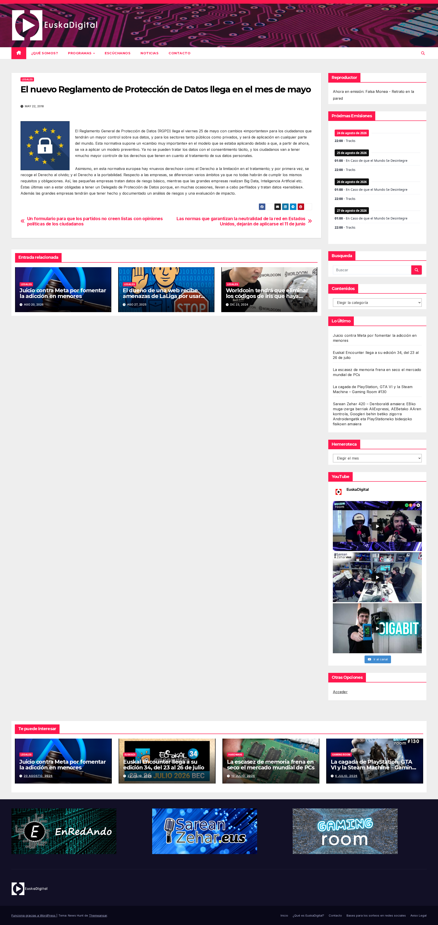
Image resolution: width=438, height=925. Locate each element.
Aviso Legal (418, 915)
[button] (423, 53)
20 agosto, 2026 (38, 776)
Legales (27, 79)
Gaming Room (341, 754)
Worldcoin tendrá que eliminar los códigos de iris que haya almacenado (267, 296)
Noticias (150, 53)
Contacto (179, 53)
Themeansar (98, 915)
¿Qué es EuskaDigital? (308, 915)
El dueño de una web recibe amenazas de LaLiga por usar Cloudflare (162, 296)
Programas (80, 53)
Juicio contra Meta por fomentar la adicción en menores (63, 293)
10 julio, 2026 (243, 776)
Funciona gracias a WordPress (33, 915)
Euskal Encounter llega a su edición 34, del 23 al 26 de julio (163, 764)
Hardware (235, 754)
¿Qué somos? (44, 53)
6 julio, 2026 (346, 776)
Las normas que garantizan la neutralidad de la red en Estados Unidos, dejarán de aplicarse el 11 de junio (241, 221)
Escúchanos (117, 53)
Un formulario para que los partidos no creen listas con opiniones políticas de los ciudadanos (95, 221)
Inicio (284, 915)
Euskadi (130, 754)
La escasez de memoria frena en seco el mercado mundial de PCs (270, 764)
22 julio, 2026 (140, 776)
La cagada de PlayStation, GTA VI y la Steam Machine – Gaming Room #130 (373, 767)
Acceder (340, 692)
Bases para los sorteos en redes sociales (376, 915)
